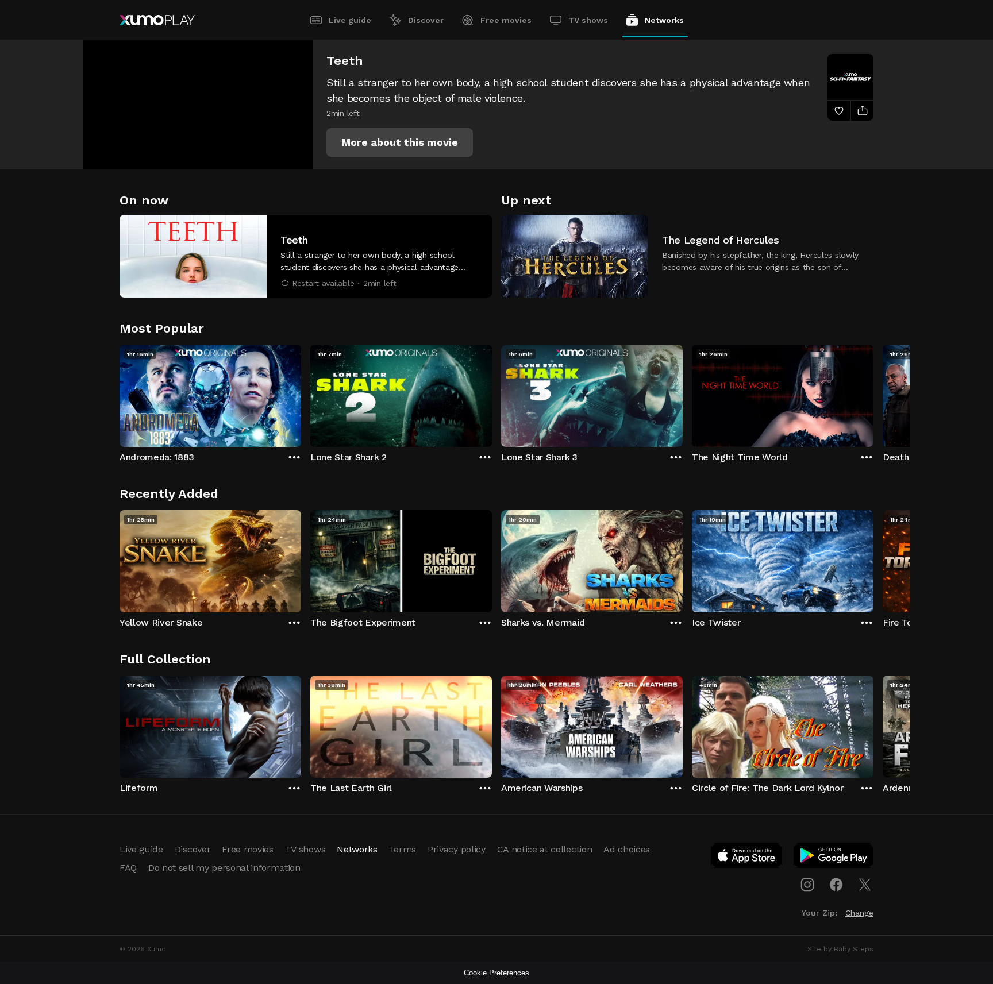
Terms (402, 849)
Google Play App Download (834, 857)
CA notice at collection (544, 849)
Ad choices (626, 849)
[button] (399, 142)
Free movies (506, 20)
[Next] (873, 393)
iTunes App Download (747, 857)
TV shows (588, 20)
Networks (664, 20)
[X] (864, 884)
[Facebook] (836, 884)
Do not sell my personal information (224, 867)
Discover (426, 20)
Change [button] (859, 912)
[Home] (157, 20)
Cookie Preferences (496, 972)
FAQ (128, 867)
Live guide (350, 20)
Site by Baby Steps (840, 949)
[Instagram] (807, 884)
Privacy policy (457, 849)
